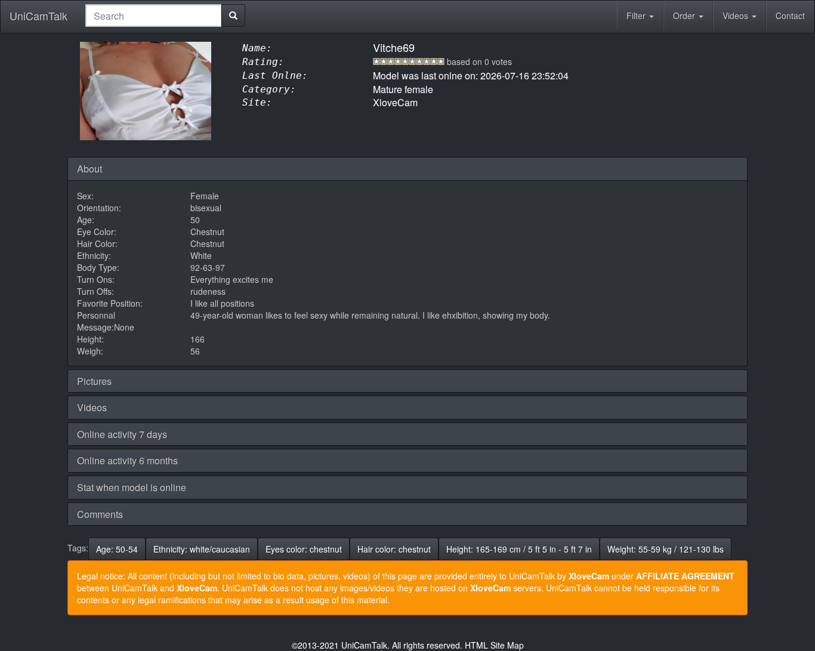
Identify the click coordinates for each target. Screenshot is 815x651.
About (89, 168)
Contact (790, 15)
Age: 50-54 (117, 549)
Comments (100, 514)
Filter (637, 15)
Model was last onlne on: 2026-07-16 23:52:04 (471, 75)
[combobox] (153, 15)
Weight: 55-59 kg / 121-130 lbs (665, 549)
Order (685, 15)
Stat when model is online (131, 487)
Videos (737, 15)
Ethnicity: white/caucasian (201, 549)
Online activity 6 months (127, 460)
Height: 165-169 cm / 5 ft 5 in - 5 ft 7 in (519, 549)
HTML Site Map (494, 645)
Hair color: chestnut (394, 549)
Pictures (94, 381)
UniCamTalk (38, 15)
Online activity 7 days (122, 434)
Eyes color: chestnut (304, 549)
